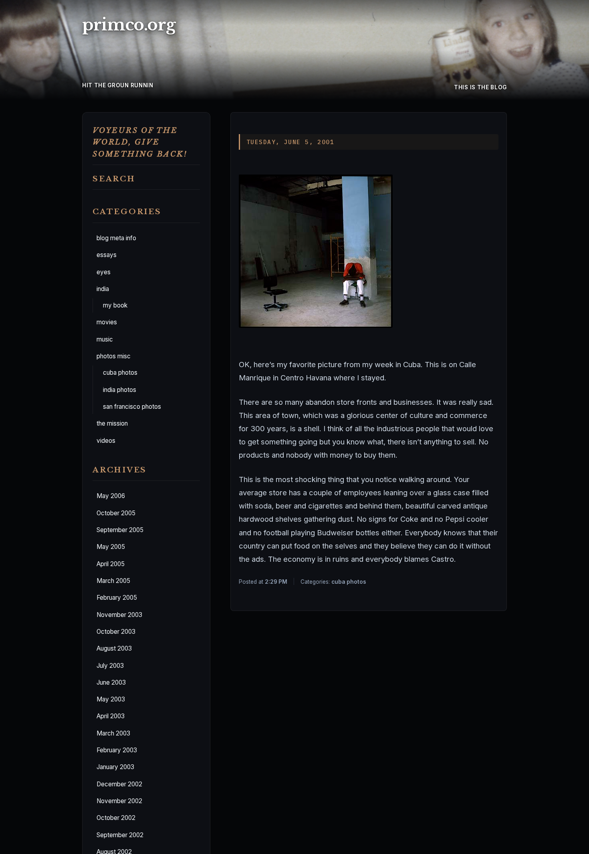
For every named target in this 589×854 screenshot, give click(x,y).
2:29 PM (276, 582)
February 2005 (117, 598)
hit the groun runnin (117, 85)
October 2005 (116, 513)
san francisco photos (132, 406)
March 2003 (113, 733)
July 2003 (110, 665)
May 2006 (111, 496)
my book (115, 305)
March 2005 (113, 581)
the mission (112, 424)
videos (106, 440)
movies (107, 322)
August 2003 (114, 649)
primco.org (128, 25)
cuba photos (120, 373)
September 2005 (120, 530)
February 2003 (117, 750)
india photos (119, 390)
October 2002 (116, 818)
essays (107, 255)
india (103, 289)
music (105, 339)
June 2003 (111, 682)
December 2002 (119, 784)
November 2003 (119, 615)
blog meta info (116, 238)
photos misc (114, 356)
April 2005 (111, 564)
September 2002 (120, 835)
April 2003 (111, 716)
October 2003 (116, 631)
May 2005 (111, 547)
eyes (104, 272)
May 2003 (111, 699)
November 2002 (119, 801)
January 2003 (115, 767)
